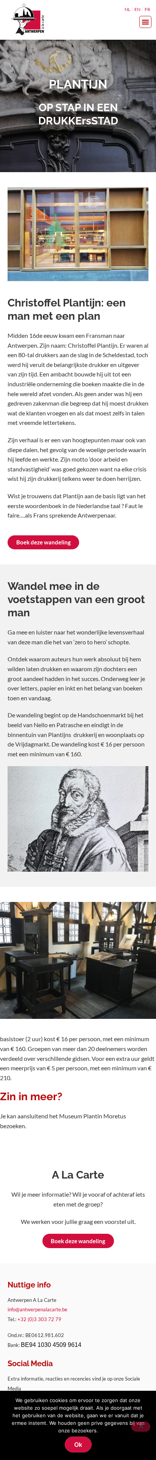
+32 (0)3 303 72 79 (39, 1319)
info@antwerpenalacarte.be (37, 1309)
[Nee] (140, 1427)
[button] (145, 22)
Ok (78, 1444)
